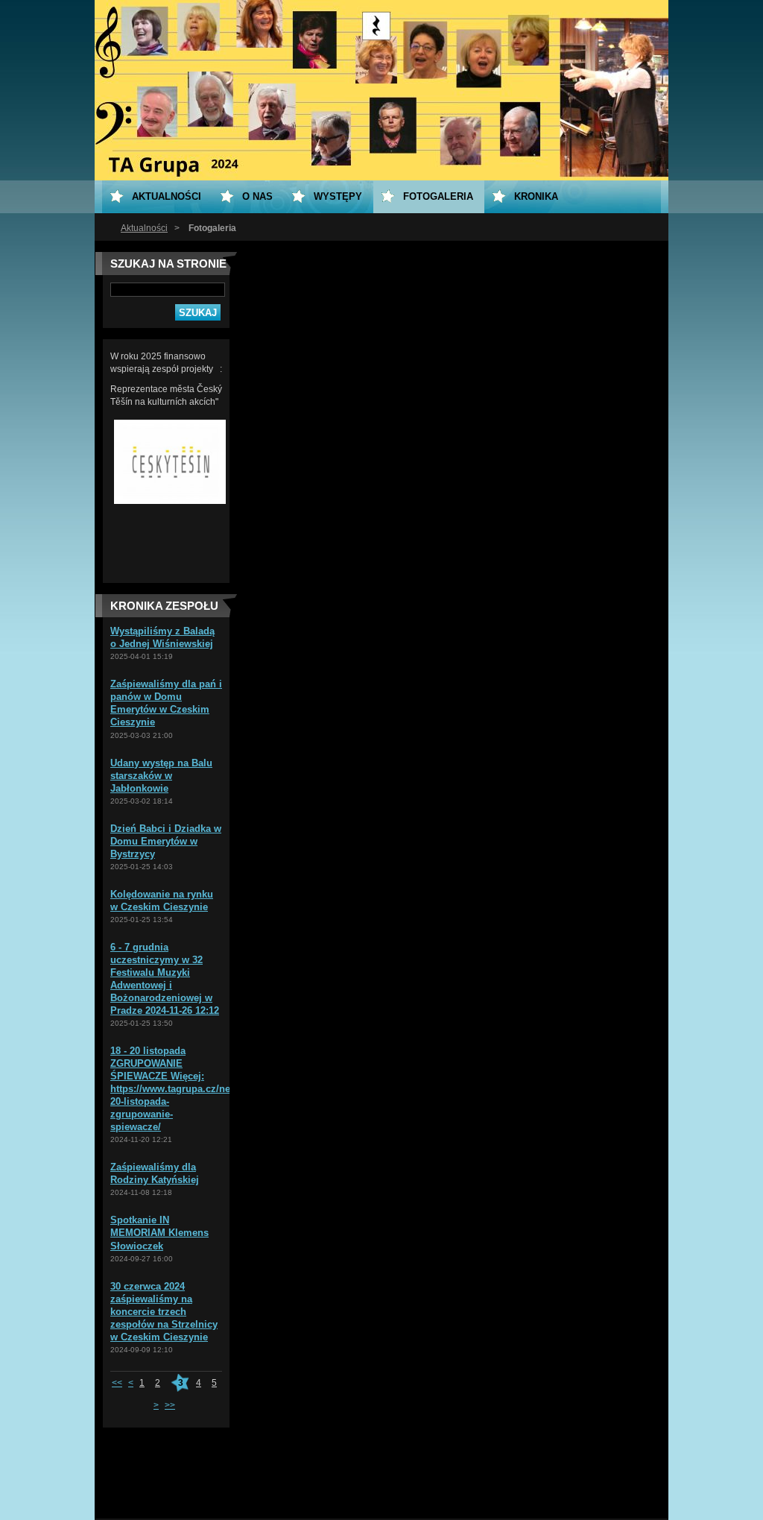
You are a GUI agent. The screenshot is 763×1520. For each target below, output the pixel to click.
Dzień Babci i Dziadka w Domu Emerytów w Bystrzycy (165, 841)
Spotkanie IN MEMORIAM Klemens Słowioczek (159, 1232)
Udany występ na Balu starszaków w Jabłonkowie (161, 775)
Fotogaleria (438, 196)
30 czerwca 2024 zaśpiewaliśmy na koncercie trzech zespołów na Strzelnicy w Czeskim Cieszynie (164, 1312)
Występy (338, 196)
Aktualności (144, 228)
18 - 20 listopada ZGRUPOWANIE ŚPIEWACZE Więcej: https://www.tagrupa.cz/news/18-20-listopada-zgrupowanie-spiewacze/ (184, 1088)
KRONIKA (536, 196)
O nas (257, 196)
